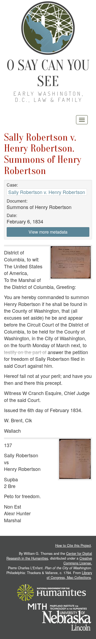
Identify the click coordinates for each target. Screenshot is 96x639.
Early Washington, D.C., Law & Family (48, 96)
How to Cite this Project (73, 545)
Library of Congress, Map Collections (69, 575)
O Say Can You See (48, 73)
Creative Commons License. (77, 561)
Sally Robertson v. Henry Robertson (46, 191)
